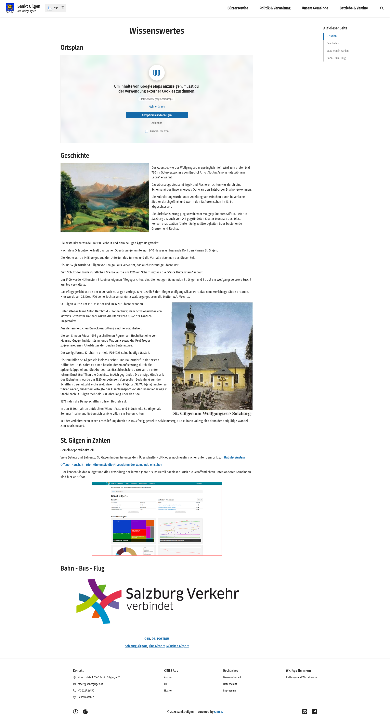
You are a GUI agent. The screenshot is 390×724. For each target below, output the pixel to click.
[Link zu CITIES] (304, 711)
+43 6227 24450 (86, 690)
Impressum (229, 690)
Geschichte (333, 43)
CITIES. (218, 712)
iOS (166, 684)
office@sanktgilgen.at (90, 684)
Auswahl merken (159, 131)
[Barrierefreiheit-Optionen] (75, 711)
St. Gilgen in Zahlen (338, 51)
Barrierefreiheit (232, 677)
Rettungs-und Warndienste (301, 677)
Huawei (168, 690)
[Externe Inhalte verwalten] (85, 711)
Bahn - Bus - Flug (336, 58)
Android (168, 677)
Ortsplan (332, 36)
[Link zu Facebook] (314, 711)
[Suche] (382, 8)
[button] (105, 197)
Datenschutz (230, 684)
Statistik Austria (234, 457)
